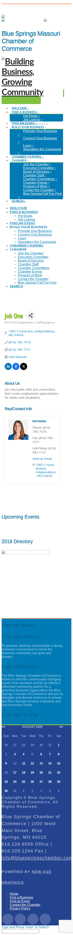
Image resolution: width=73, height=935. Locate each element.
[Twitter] (20, 919)
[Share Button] (30, 315)
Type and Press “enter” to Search (25, 927)
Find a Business (21, 897)
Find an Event (20, 901)
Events (35, 20)
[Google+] (32, 919)
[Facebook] (7, 919)
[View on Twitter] (23, 369)
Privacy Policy (20, 908)
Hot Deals (9, 23)
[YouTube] (45, 919)
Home (14, 894)
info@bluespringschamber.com (37, 857)
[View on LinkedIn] (8, 369)
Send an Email (42, 459)
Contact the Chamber (25, 905)
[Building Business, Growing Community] (32, 92)
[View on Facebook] (15, 369)
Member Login (36, 16)
